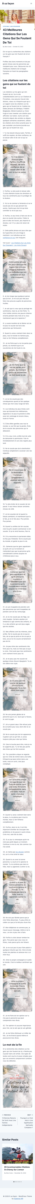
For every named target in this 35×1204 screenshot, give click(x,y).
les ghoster (20, 852)
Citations (6, 26)
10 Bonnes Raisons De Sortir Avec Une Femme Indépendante (9, 1120)
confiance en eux (9, 238)
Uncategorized (15, 26)
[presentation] (17, 1154)
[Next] (30, 1162)
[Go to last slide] (5, 1162)
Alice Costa (8, 46)
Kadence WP (18, 1199)
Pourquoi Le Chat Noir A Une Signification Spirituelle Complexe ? (26, 1121)
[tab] (13, 1181)
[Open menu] (31, 3)
